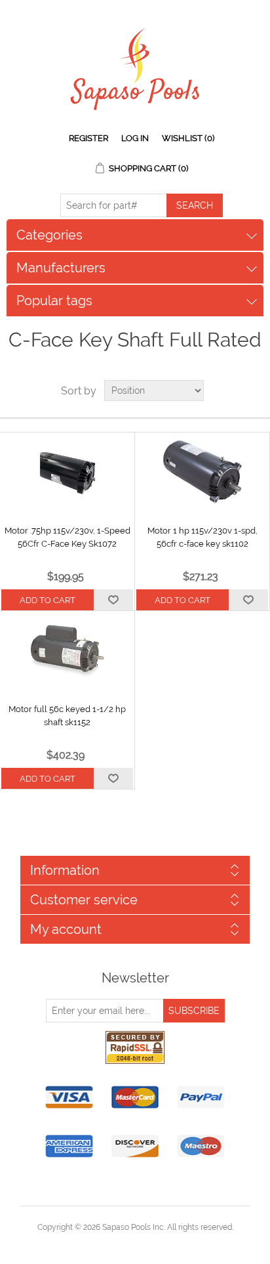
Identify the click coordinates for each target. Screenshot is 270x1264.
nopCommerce (157, 1243)
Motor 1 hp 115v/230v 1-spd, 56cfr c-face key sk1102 (202, 537)
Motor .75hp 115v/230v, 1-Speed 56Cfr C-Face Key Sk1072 (67, 537)
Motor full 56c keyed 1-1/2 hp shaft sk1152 (67, 715)
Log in (135, 138)
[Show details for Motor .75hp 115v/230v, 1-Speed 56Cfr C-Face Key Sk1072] (67, 471)
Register (88, 138)
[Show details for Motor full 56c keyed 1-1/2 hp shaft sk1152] (67, 650)
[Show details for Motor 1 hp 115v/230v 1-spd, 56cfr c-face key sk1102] (202, 471)
